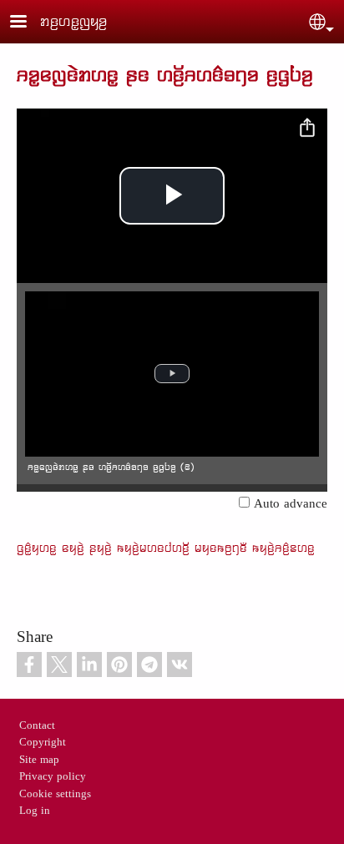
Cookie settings (55, 795)
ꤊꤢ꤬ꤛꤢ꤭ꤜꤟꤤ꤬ (73, 21)
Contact (37, 726)
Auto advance (290, 504)
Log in (34, 811)
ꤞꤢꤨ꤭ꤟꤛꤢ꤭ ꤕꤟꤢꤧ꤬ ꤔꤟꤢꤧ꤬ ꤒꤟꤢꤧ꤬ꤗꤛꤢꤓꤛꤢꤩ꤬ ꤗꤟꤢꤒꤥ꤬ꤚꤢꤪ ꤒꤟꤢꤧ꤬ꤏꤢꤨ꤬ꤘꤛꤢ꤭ (166, 547)
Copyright (42, 743)
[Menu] (28, 23)
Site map (39, 761)
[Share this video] (307, 128)
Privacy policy (52, 777)
